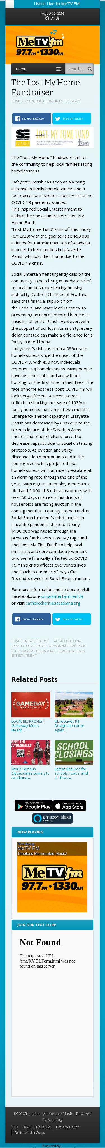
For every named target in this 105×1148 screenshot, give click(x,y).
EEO (14, 1126)
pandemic (61, 645)
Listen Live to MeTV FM (57, 3)
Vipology (55, 1119)
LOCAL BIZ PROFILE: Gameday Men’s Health (27, 726)
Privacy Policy (67, 1126)
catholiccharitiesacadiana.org (53, 603)
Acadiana (73, 641)
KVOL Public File (37, 1126)
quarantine (32, 651)
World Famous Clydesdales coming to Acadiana (30, 773)
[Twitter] (58, 18)
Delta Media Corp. (30, 1132)
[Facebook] (47, 18)
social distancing (59, 651)
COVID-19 (44, 645)
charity (17, 645)
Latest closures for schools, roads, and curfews (71, 773)
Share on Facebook (33, 118)
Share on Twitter (73, 118)
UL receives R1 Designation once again (69, 726)
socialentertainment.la (62, 596)
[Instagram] (52, 18)
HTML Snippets (30, 1145)
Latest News (69, 101)
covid (31, 645)
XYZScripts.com (74, 1145)
